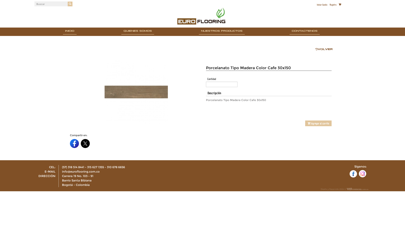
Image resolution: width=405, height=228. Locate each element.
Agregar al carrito (320, 123)
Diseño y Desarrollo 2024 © (333, 189)
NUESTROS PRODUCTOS (222, 31)
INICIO (69, 31)
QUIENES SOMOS (138, 31)
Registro (333, 4)
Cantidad (211, 78)
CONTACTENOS (305, 31)
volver (325, 50)
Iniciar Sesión (322, 4)
